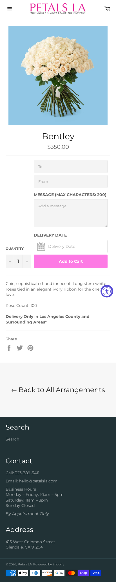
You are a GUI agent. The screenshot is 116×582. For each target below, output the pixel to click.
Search (12, 439)
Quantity (15, 248)
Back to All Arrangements (61, 390)
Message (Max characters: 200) (70, 194)
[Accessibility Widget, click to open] (107, 291)
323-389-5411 (27, 472)
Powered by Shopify (48, 564)
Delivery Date (50, 235)
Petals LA (25, 564)
